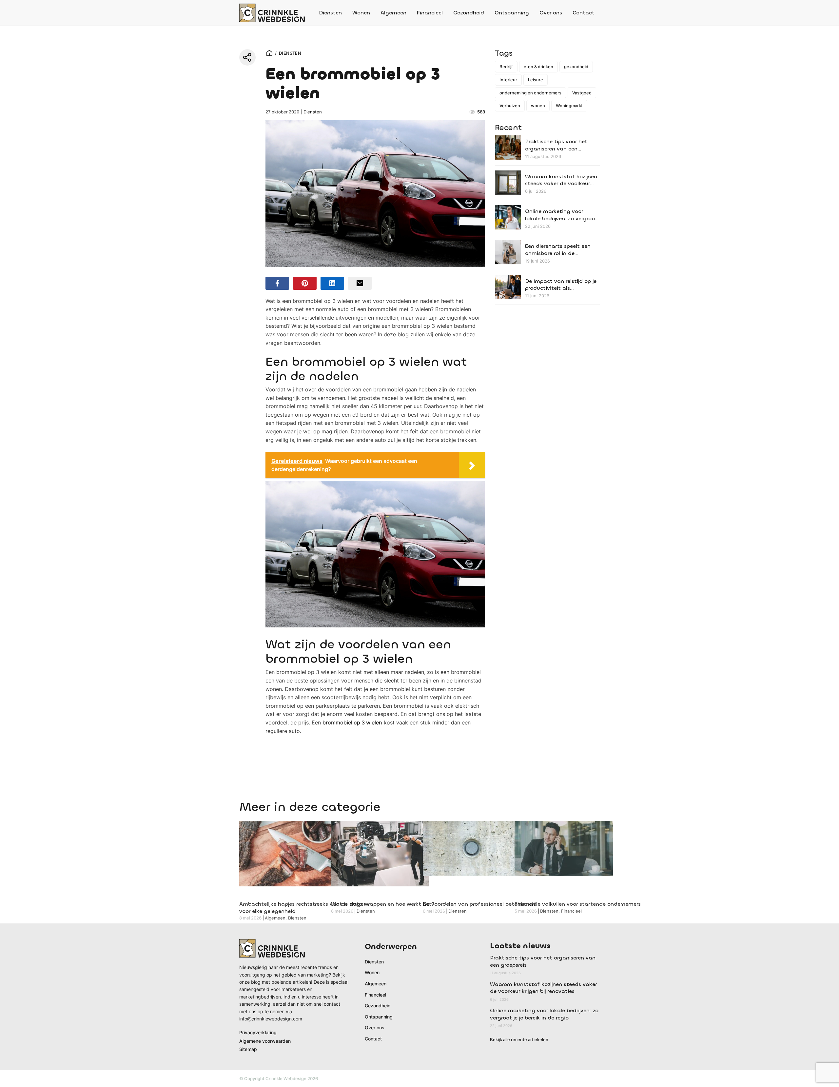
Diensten (330, 12)
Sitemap (248, 1049)
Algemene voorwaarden (265, 1041)
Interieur (508, 79)
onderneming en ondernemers (530, 92)
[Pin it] (305, 283)
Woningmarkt (569, 105)
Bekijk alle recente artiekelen (519, 1039)
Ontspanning (512, 12)
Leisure (535, 79)
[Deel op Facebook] (277, 283)
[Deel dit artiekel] (247, 57)
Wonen (361, 12)
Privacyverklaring (258, 1032)
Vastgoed (582, 92)
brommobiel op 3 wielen (352, 722)
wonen (538, 105)
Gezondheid (468, 12)
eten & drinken (538, 66)
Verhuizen (509, 105)
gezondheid (576, 66)
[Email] (360, 283)
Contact (584, 12)
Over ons (550, 12)
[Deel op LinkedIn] (332, 283)
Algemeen (393, 12)
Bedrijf (506, 66)
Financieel (430, 12)
